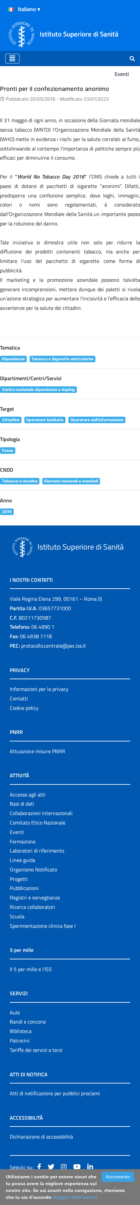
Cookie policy (24, 708)
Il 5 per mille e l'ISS (31, 969)
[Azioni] (11, 9)
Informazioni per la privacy (39, 689)
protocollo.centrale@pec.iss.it (53, 646)
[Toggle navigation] (12, 59)
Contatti (19, 698)
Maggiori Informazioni (75, 1197)
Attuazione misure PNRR (37, 751)
